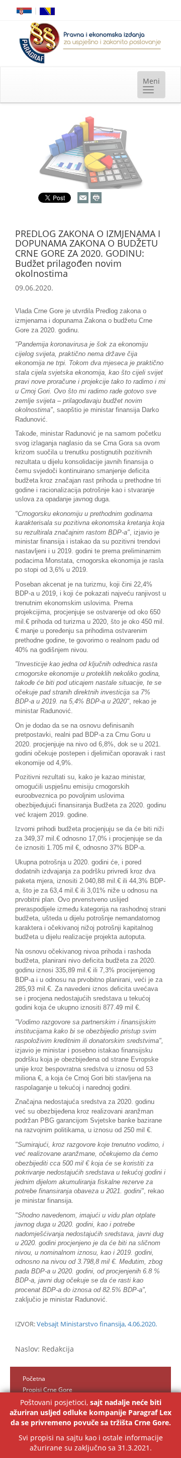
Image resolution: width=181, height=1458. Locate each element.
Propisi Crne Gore (47, 1389)
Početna (34, 1378)
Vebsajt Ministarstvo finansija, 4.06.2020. (97, 1323)
